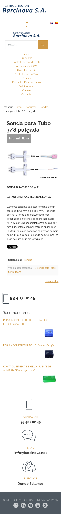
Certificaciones (26, 86)
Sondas (27, 78)
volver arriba (51, 281)
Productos (26, 58)
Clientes (26, 90)
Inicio (26, 54)
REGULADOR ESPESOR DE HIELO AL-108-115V (28, 345)
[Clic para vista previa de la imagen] (32, 162)
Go (42, 44)
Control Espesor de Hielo (26, 62)
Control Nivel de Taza (26, 74)
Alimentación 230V (26, 66)
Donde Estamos (31, 484)
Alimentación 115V (26, 70)
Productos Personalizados (26, 82)
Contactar (26, 94)
